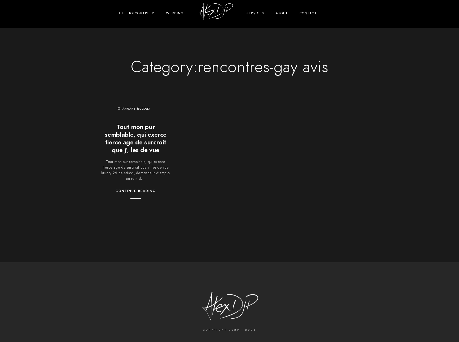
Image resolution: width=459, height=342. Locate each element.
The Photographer (135, 13)
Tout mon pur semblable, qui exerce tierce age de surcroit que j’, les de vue (136, 138)
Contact (308, 13)
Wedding (175, 13)
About (282, 13)
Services (255, 13)
